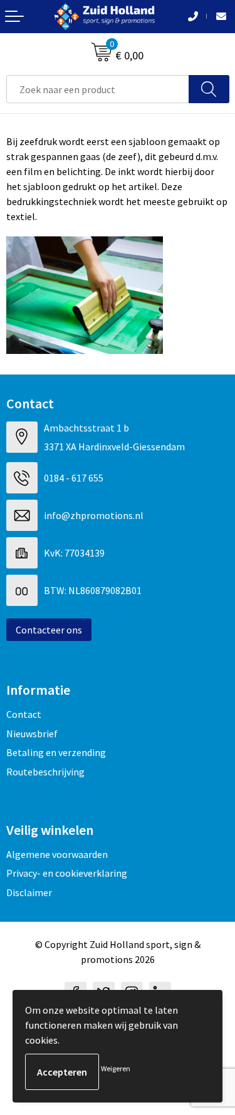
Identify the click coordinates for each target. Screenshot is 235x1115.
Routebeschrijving (45, 771)
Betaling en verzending (56, 752)
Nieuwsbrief (32, 733)
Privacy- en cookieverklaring (66, 873)
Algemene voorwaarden (57, 854)
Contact (23, 714)
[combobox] (97, 89)
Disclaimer (29, 892)
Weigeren (115, 1068)
